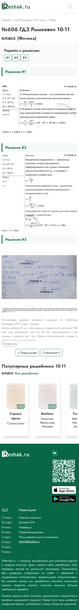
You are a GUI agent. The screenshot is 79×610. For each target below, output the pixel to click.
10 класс (7, 522)
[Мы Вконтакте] (55, 453)
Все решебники (26, 373)
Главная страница (30, 517)
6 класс (6, 542)
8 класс (6, 532)
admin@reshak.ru (29, 541)
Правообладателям (31, 532)
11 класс (7, 517)
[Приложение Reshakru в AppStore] (64, 493)
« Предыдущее (27, 353)
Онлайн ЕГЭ (27, 522)
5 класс (6, 547)
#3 (25, 57)
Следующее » (51, 353)
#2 (16, 57)
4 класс (6, 552)
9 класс (6, 527)
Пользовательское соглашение (38, 537)
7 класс (6, 537)
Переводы (25, 527)
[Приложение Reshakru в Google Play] (64, 501)
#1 (8, 57)
